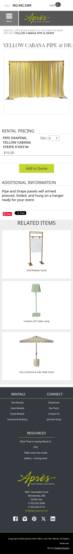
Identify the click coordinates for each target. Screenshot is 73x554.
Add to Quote (36, 168)
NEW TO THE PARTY (42, 30)
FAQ (36, 447)
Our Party (54, 408)
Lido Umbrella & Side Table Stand (36, 372)
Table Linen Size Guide (35, 452)
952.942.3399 (17, 5)
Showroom (54, 402)
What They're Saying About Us (35, 441)
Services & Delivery (17, 419)
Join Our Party (54, 419)
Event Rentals (17, 413)
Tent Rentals (17, 402)
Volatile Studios (61, 548)
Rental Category (15, 30)
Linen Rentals (17, 408)
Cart (52, 5)
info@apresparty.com (36, 510)
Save (9, 213)
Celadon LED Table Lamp (36, 321)
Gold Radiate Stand (36, 270)
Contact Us (54, 413)
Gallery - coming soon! (35, 458)
